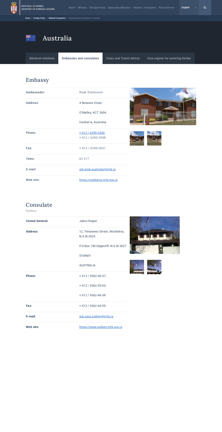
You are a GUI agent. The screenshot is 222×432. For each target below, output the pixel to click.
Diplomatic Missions (119, 7)
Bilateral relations (42, 58)
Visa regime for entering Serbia (169, 58)
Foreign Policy (97, 7)
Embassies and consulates (80, 58)
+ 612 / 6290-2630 (92, 133)
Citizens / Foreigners (144, 7)
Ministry (82, 7)
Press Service (166, 7)
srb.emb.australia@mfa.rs (97, 169)
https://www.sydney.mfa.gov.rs (100, 327)
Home (72, 7)
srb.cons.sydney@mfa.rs (96, 316)
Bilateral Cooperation (57, 18)
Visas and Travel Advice (123, 58)
